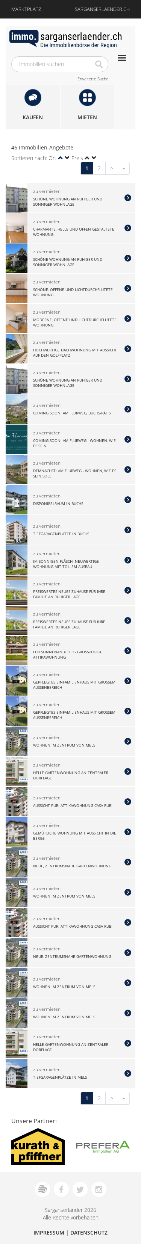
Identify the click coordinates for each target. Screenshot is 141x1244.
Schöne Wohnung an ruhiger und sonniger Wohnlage (67, 201)
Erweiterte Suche (92, 79)
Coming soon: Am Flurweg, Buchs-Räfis (72, 413)
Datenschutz (89, 1232)
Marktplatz (26, 9)
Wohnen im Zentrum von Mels (64, 745)
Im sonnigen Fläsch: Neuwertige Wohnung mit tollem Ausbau (66, 563)
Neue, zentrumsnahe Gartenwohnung (72, 865)
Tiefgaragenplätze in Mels (60, 1077)
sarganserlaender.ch (102, 9)
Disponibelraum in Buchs (58, 503)
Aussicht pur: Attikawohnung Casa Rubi (72, 805)
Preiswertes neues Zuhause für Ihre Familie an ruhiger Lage (69, 593)
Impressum (48, 1232)
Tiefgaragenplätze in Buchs (61, 533)
